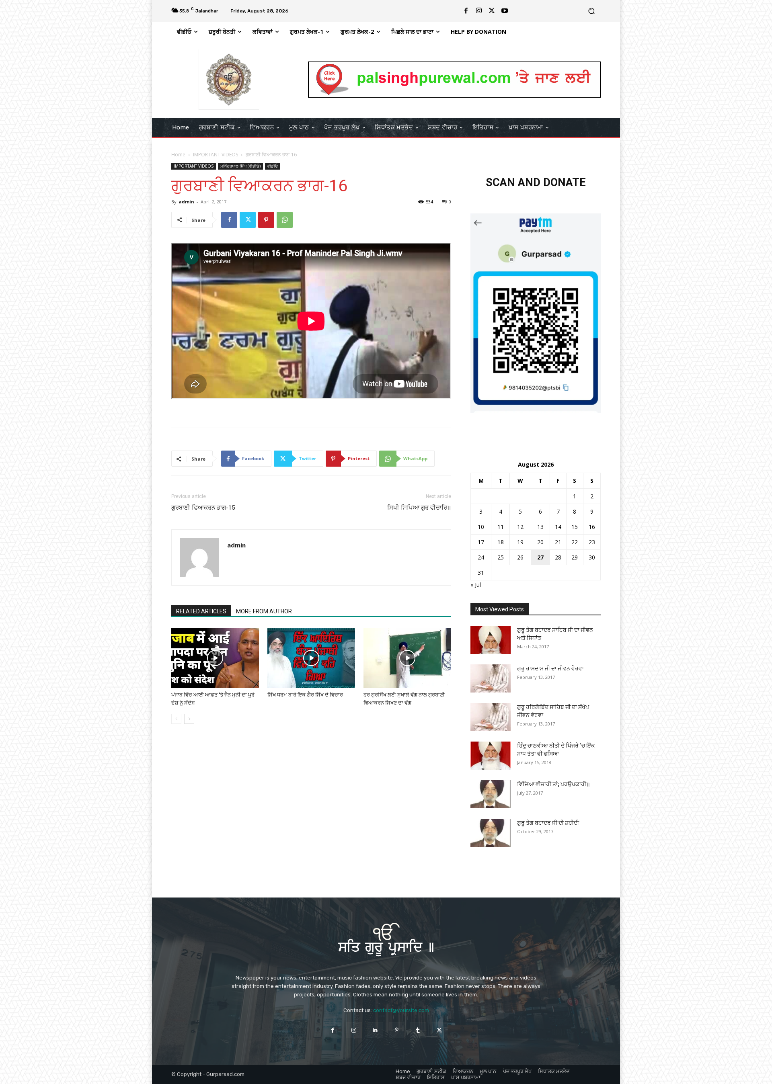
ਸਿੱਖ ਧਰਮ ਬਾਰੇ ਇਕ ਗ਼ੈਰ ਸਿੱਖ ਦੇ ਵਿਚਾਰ (305, 695)
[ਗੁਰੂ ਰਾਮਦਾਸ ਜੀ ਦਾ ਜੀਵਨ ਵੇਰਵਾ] (490, 678)
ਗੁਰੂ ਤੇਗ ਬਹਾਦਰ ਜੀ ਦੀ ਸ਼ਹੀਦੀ (548, 823)
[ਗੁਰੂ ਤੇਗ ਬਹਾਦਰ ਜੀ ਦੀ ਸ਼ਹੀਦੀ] (490, 833)
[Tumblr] (418, 1030)
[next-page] (189, 719)
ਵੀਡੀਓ (272, 166)
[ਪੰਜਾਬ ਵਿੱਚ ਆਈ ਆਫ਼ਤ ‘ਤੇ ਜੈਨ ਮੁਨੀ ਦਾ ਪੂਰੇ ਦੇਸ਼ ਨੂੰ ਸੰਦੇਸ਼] (215, 658)
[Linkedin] (375, 1030)
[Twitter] (491, 10)
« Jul (475, 584)
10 (481, 527)
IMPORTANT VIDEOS (215, 154)
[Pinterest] (266, 220)
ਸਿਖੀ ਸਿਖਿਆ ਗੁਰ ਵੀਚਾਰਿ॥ (419, 507)
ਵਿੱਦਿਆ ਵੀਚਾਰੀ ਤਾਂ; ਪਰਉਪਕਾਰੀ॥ (553, 784)
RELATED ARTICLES (201, 611)
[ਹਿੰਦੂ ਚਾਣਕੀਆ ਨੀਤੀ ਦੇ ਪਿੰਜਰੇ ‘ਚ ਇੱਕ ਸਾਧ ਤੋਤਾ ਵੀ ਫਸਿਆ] (490, 756)
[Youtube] (504, 10)
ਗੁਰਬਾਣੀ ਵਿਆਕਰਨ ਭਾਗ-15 (203, 507)
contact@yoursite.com (401, 1010)
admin (186, 202)
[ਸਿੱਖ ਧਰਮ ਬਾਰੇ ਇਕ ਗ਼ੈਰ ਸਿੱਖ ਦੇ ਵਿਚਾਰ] (311, 658)
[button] (591, 11)
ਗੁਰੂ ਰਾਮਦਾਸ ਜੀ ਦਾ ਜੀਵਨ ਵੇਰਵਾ (550, 668)
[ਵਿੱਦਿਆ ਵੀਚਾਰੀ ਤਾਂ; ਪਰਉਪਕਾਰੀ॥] (490, 794)
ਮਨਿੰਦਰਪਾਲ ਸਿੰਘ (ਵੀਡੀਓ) (240, 166)
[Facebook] (466, 10)
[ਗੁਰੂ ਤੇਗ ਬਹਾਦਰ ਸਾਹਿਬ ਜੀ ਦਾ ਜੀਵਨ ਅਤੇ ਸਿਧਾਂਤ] (490, 640)
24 (481, 557)
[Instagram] (478, 10)
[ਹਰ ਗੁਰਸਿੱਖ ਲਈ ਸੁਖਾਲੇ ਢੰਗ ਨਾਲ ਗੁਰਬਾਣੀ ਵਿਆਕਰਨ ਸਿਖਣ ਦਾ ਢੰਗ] (407, 658)
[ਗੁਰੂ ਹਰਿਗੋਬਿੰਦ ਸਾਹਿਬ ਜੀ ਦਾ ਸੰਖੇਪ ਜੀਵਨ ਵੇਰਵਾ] (490, 717)
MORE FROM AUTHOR (264, 611)
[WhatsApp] (285, 220)
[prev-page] (176, 719)
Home (178, 154)
